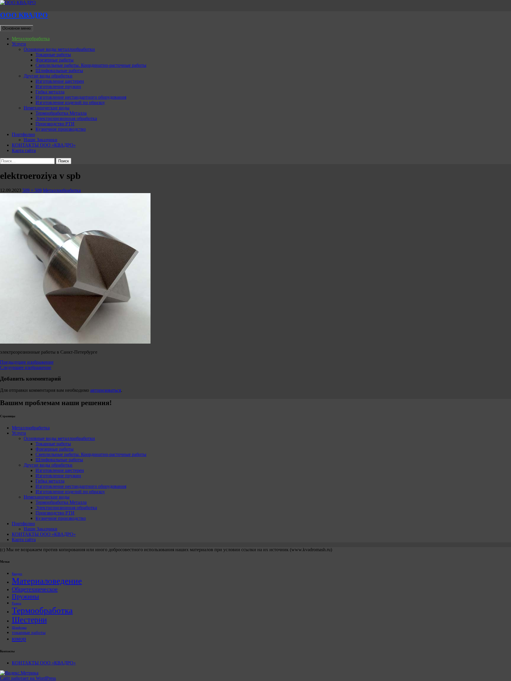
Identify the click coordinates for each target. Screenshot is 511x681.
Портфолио (23, 134)
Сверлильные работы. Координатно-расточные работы (90, 65)
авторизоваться (105, 390)
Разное (16, 603)
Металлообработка (31, 38)
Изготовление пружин (58, 86)
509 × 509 (32, 190)
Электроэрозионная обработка (66, 118)
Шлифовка (19, 627)
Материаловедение (47, 580)
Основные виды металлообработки (59, 49)
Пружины (25, 596)
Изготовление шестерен (59, 81)
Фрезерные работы (54, 59)
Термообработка (42, 610)
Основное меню (16, 28)
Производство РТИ (55, 123)
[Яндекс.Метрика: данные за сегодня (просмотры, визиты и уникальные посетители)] (19, 673)
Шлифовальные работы (59, 70)
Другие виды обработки (48, 75)
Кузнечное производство (60, 129)
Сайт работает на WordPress (28, 678)
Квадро (17, 573)
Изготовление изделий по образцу (70, 102)
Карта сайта (24, 150)
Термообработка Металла (61, 113)
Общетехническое (35, 589)
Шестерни (29, 619)
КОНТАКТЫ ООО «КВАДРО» (44, 145)
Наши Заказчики (40, 139)
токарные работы (29, 632)
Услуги (19, 43)
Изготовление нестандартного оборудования (80, 97)
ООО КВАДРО (24, 15)
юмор (19, 638)
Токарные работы (53, 54)
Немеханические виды (46, 107)
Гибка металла (49, 91)
